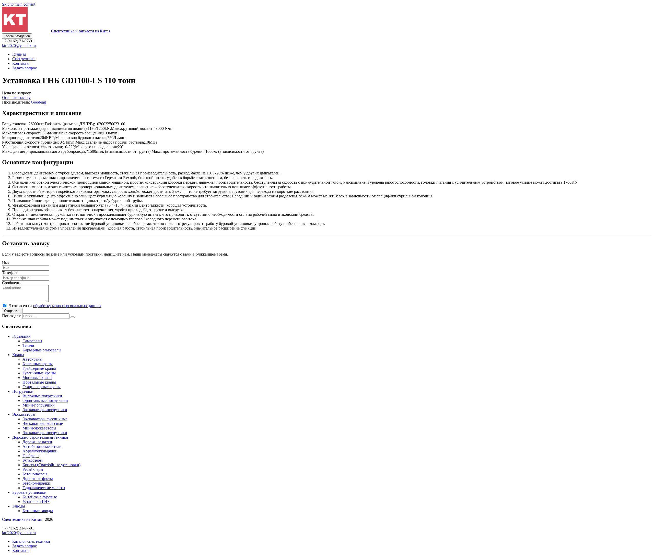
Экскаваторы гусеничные (44, 419)
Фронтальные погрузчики (45, 400)
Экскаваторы (23, 414)
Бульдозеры (32, 460)
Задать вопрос (24, 68)
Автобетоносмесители (42, 446)
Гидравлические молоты (43, 488)
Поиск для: (11, 316)
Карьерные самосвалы (41, 350)
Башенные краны (37, 364)
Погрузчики (22, 391)
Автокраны (32, 359)
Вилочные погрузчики (42, 396)
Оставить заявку (16, 97)
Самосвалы (32, 341)
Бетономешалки (36, 483)
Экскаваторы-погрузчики (44, 410)
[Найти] (73, 317)
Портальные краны (39, 382)
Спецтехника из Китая (22, 519)
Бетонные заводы (37, 511)
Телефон (9, 273)
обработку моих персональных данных (67, 305)
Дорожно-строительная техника (40, 437)
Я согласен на (54, 305)
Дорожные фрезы (37, 478)
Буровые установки (29, 492)
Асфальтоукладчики (39, 451)
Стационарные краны (41, 387)
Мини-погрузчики (38, 405)
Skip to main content (18, 4)
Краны (18, 354)
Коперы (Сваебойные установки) (51, 465)
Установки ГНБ (36, 501)
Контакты (20, 63)
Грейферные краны (39, 368)
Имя (5, 263)
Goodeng (38, 102)
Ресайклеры (32, 469)
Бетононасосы (34, 474)
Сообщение (12, 283)
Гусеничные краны (39, 373)
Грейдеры (30, 455)
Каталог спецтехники (31, 541)
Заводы (18, 506)
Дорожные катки (37, 442)
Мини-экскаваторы (39, 428)
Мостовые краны (37, 377)
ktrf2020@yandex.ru (19, 45)
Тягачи (28, 345)
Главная (19, 54)
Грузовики (21, 336)
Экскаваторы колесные (42, 423)
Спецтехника (24, 59)
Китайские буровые (39, 497)
